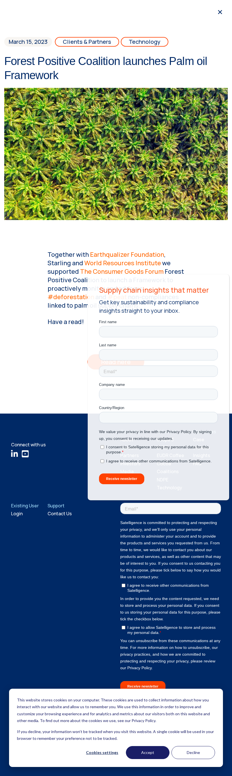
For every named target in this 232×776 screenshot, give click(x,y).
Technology (144, 41)
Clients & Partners (87, 41)
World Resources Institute (122, 263)
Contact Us (60, 513)
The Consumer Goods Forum (122, 271)
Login (17, 513)
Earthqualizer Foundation (127, 254)
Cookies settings (102, 752)
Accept (147, 752)
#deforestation (71, 297)
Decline (193, 752)
